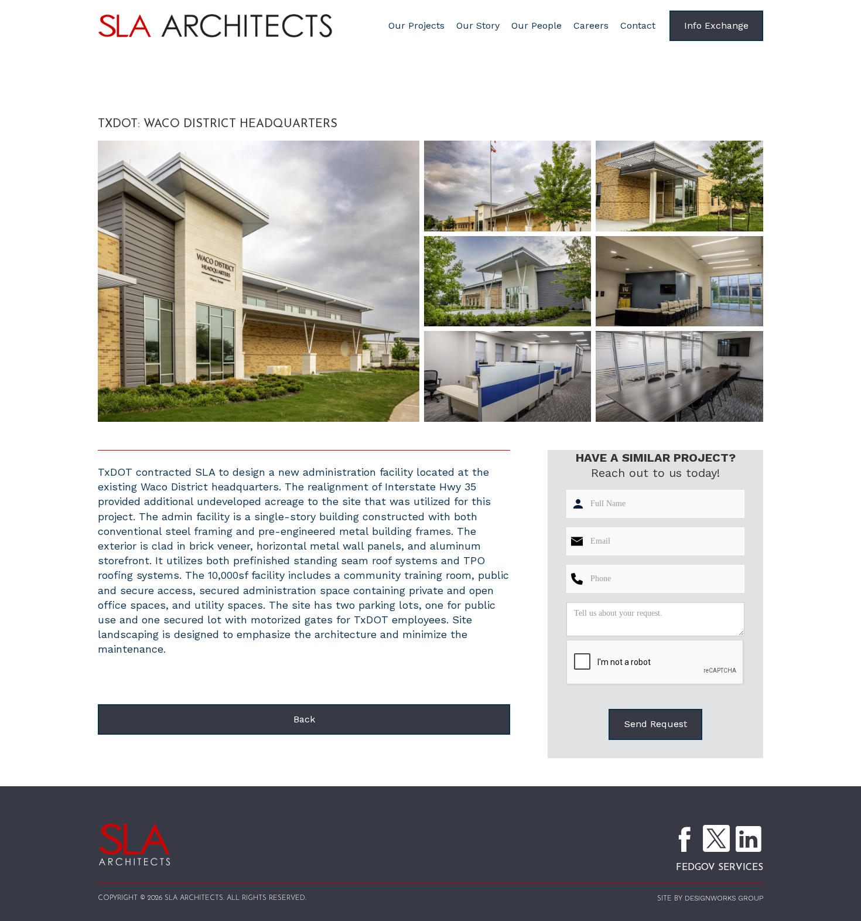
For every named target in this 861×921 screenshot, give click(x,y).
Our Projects (416, 25)
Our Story (478, 25)
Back (304, 719)
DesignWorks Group (724, 898)
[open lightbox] (258, 281)
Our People (536, 25)
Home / (119, 101)
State (220, 101)
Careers (591, 25)
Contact (637, 25)
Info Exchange (716, 25)
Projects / (172, 101)
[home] (236, 26)
